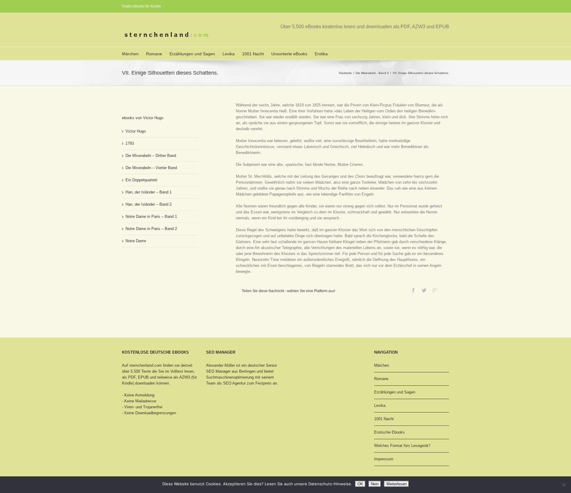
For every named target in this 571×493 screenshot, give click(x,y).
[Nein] (564, 485)
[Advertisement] (151, 274)
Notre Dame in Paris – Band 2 (151, 228)
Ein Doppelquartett (141, 180)
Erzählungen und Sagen (192, 53)
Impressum (383, 459)
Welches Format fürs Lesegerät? (402, 445)
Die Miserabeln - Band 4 (372, 73)
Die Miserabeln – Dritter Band (151, 155)
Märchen (130, 53)
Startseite (345, 73)
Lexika (228, 53)
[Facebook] (413, 290)
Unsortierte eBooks (289, 53)
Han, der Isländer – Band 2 (149, 204)
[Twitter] (424, 290)
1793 (130, 143)
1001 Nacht (253, 53)
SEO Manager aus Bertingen (230, 371)
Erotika (321, 53)
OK (360, 484)
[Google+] (434, 290)
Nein (375, 484)
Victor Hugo (136, 131)
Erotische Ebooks (389, 432)
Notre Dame (136, 241)
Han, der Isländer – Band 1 (149, 192)
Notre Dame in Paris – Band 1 (151, 216)
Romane (154, 53)
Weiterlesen (396, 484)
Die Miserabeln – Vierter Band (151, 168)
